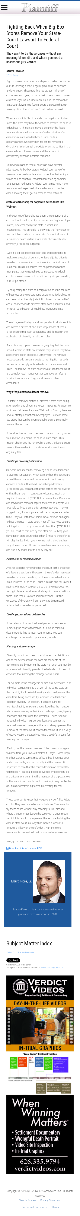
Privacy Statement (50, 1200)
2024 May (12, 75)
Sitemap (55, 1207)
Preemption (29, 952)
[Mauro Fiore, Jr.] (49, 881)
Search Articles (27, 1200)
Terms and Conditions (34, 1207)
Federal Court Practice (15, 952)
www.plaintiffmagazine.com (52, 968)
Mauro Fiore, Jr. (21, 881)
